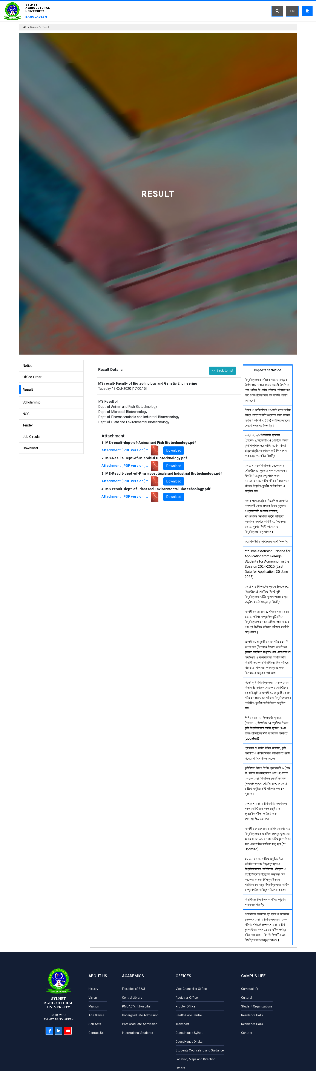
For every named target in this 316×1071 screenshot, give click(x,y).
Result (28, 390)
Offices (183, 976)
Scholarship (32, 402)
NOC (26, 414)
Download (30, 448)
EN (292, 11)
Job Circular (32, 437)
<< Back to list (222, 371)
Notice (34, 27)
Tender (28, 425)
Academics (133, 976)
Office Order (32, 377)
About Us (98, 976)
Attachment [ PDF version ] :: (125, 450)
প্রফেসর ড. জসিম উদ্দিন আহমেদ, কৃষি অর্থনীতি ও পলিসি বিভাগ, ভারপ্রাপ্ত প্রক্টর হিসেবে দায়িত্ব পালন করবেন (267, 753)
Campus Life (253, 976)
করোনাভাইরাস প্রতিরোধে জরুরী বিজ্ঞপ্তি (266, 541)
